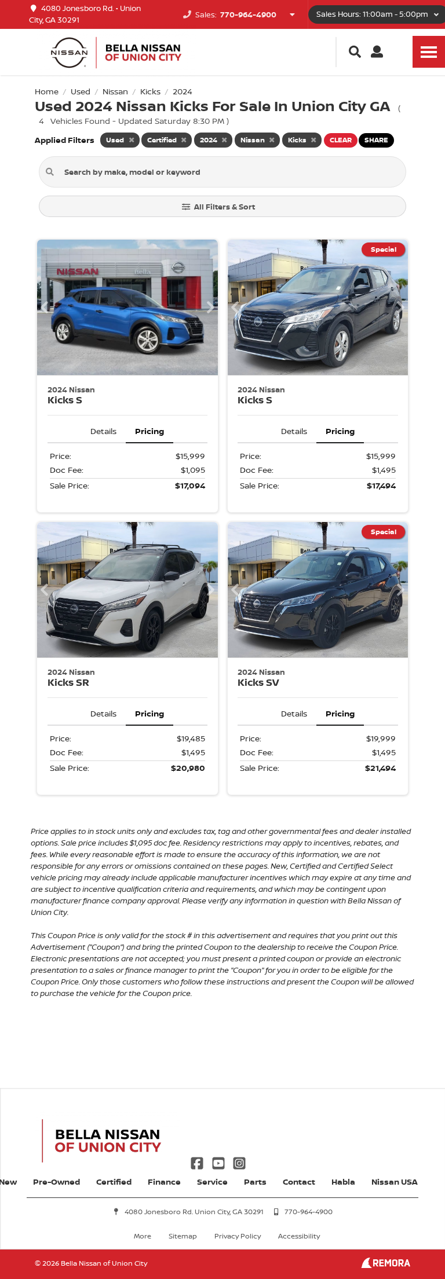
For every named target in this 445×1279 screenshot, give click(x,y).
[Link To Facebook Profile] (198, 1161)
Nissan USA (394, 1181)
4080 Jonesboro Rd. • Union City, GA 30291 (85, 14)
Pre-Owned (56, 1181)
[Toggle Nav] (429, 52)
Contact (299, 1181)
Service (212, 1181)
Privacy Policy (237, 1236)
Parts (255, 1181)
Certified (114, 1181)
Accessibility (299, 1236)
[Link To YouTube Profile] (219, 1161)
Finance (164, 1181)
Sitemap (183, 1236)
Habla (343, 1181)
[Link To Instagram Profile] (239, 1161)
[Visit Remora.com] (385, 1264)
